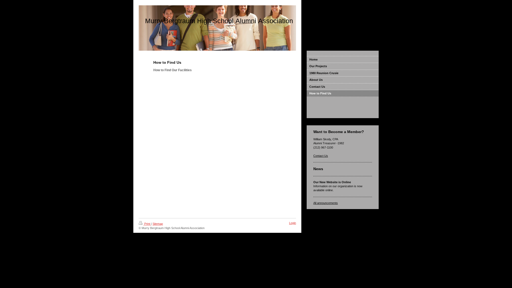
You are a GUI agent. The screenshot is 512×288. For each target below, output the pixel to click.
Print (147, 223)
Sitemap (158, 223)
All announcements (325, 203)
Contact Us (320, 155)
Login (292, 223)
